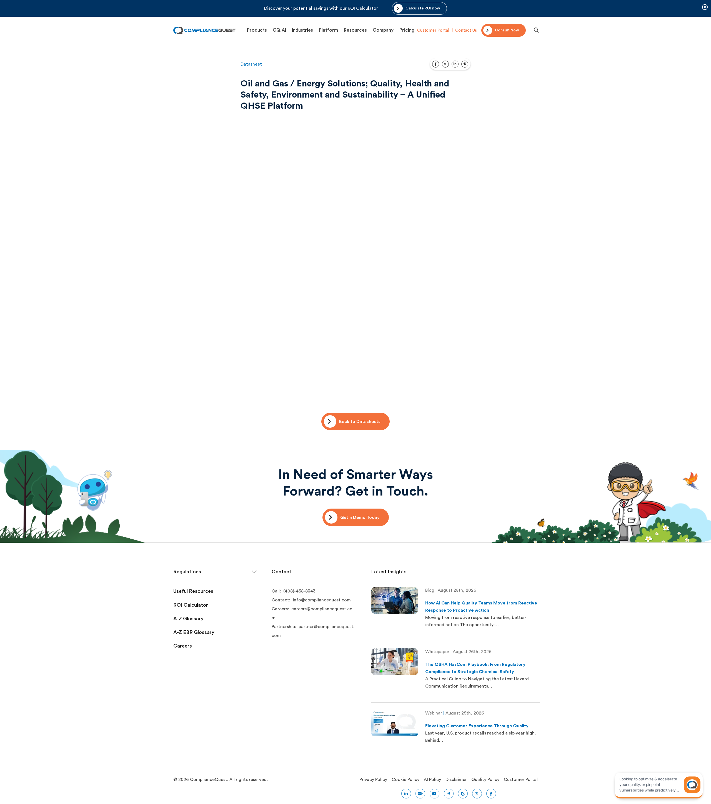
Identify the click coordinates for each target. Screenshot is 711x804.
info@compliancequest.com (322, 600)
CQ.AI (279, 30)
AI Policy (432, 779)
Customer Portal (433, 30)
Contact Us (466, 30)
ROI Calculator (190, 605)
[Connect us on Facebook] (491, 793)
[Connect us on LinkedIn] (406, 793)
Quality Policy (485, 779)
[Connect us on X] (477, 793)
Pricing (406, 30)
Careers (182, 645)
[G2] (463, 793)
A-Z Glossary (188, 618)
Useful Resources (193, 591)
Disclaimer (456, 779)
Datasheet (251, 64)
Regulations (187, 571)
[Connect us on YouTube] (434, 793)
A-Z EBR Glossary (193, 632)
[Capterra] (449, 793)
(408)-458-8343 (299, 591)
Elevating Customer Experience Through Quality (477, 726)
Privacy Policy (373, 779)
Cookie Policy (405, 779)
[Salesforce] (420, 793)
